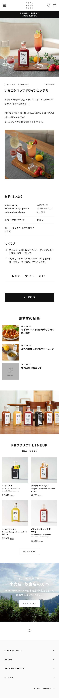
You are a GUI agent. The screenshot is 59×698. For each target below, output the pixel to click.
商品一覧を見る (29, 552)
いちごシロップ (10, 84)
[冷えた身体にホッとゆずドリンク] (10, 352)
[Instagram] (29, 630)
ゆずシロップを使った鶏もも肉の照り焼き (37, 331)
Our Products (13, 650)
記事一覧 (31, 297)
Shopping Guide (15, 668)
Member (9, 678)
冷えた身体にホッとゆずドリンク (37, 348)
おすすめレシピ (23, 84)
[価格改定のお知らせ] (10, 371)
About (8, 659)
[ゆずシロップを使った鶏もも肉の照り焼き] (10, 333)
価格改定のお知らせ (31, 368)
